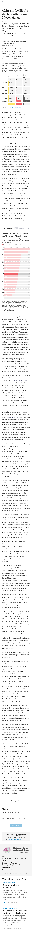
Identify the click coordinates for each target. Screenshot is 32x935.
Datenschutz (23, 873)
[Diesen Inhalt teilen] (29, 2)
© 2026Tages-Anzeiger (11, 873)
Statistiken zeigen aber (20, 380)
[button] (2, 815)
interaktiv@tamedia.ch (15, 839)
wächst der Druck (12, 417)
